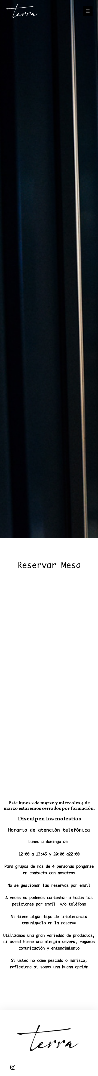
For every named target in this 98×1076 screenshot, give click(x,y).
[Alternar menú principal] (88, 11)
